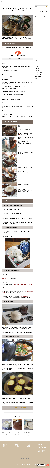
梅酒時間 (36, 54)
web (15, 12)
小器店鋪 (4, 446)
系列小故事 (37, 68)
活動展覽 (36, 38)
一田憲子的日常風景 (38, 76)
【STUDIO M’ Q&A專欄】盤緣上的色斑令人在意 (7, 432)
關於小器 (4, 445)
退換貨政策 (17, 446)
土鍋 (6, 37)
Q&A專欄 (36, 66)
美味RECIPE (37, 46)
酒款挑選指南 (37, 50)
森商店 (36, 56)
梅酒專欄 (36, 48)
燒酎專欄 (36, 62)
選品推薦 (36, 44)
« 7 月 (35, 25)
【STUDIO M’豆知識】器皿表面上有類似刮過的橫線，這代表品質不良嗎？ (28, 433)
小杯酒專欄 (37, 58)
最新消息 (36, 36)
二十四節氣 (37, 70)
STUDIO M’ (36, 64)
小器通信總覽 (37, 34)
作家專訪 (36, 40)
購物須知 (16, 445)
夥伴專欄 (36, 78)
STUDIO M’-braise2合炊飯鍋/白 (6, 325)
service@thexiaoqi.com (43, 446)
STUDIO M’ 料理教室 (38, 74)
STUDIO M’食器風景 (38, 72)
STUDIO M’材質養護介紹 (20, 407)
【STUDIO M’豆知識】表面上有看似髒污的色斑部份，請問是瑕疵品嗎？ (17, 432)
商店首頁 (36, 32)
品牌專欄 (36, 42)
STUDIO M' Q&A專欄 (17, 6)
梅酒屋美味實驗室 (38, 52)
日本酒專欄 (37, 60)
